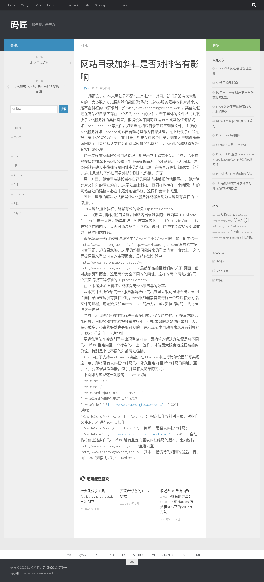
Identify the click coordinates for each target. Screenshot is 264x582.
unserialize (247, 232)
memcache (227, 221)
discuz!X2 (241, 214)
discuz (228, 213)
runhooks (242, 226)
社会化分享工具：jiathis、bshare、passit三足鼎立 (96, 496)
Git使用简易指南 (227, 83)
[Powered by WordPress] (17, 573)
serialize (216, 232)
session (224, 232)
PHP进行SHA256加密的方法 (234, 174)
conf (214, 214)
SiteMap (100, 5)
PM (87, 5)
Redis (234, 226)
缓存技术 (227, 237)
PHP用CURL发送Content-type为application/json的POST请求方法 (233, 159)
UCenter (235, 231)
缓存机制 (236, 237)
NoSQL (222, 226)
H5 (61, 5)
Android (74, 5)
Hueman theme (49, 573)
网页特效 (247, 237)
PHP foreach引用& (228, 135)
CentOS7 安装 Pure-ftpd (231, 145)
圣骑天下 (222, 261)
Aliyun (127, 5)
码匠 (18, 24)
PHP (38, 5)
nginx (215, 226)
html (84, 45)
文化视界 (222, 271)
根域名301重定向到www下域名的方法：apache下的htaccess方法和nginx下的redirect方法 (176, 501)
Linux (50, 5)
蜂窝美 (220, 280)
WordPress (217, 237)
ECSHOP (216, 221)
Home (11, 5)
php (227, 226)
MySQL (25, 5)
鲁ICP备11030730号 (55, 567)
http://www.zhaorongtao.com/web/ (135, 404)
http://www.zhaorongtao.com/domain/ (140, 434)
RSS (114, 5)
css (218, 214)
